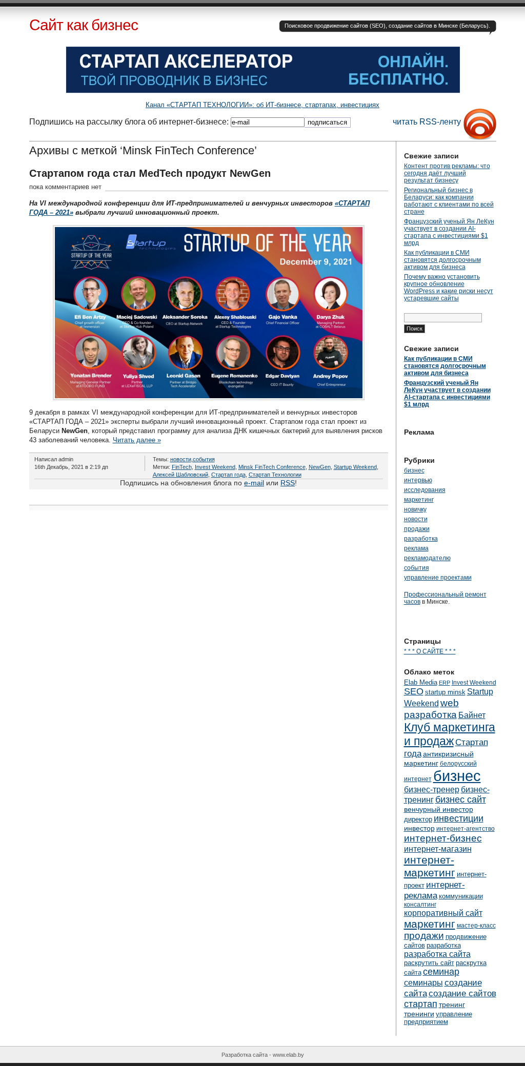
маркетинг (419, 499)
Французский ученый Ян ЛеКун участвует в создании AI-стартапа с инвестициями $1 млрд (449, 232)
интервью (418, 480)
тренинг (452, 1004)
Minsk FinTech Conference (272, 467)
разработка (421, 538)
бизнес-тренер (431, 789)
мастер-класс (476, 925)
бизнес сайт (460, 799)
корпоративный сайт (443, 912)
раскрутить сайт (429, 963)
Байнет (472, 715)
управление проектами (438, 577)
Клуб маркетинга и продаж (449, 734)
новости (180, 459)
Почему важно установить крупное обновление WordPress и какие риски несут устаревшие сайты (448, 287)
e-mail (254, 483)
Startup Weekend (355, 467)
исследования (425, 490)
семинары (423, 982)
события (204, 459)
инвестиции (458, 818)
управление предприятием (438, 1018)
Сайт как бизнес (83, 24)
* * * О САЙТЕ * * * (430, 651)
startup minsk (445, 692)
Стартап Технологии (275, 474)
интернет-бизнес (443, 838)
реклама (416, 548)
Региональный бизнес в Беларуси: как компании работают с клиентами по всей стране (449, 201)
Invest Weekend (215, 467)
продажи (417, 528)
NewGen (320, 467)
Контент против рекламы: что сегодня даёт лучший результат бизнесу (447, 173)
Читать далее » (137, 440)
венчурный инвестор (438, 809)
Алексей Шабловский (180, 474)
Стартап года (228, 474)
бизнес (414, 470)
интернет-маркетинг (429, 866)
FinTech (182, 467)
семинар (441, 972)
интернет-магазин (438, 848)
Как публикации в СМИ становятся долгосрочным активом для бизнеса (442, 260)
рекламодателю (427, 558)
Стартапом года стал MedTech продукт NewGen (150, 173)
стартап (420, 1004)
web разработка (431, 708)
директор (418, 819)
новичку (415, 509)
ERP (444, 683)
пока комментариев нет (65, 187)
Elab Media (420, 682)
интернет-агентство (465, 828)
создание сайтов (462, 993)
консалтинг (420, 904)
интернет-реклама (434, 889)
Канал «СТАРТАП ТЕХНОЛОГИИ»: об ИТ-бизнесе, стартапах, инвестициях (262, 105)
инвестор (419, 828)
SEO (413, 691)
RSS (287, 483)
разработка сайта (437, 953)
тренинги (419, 1014)
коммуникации (461, 896)
